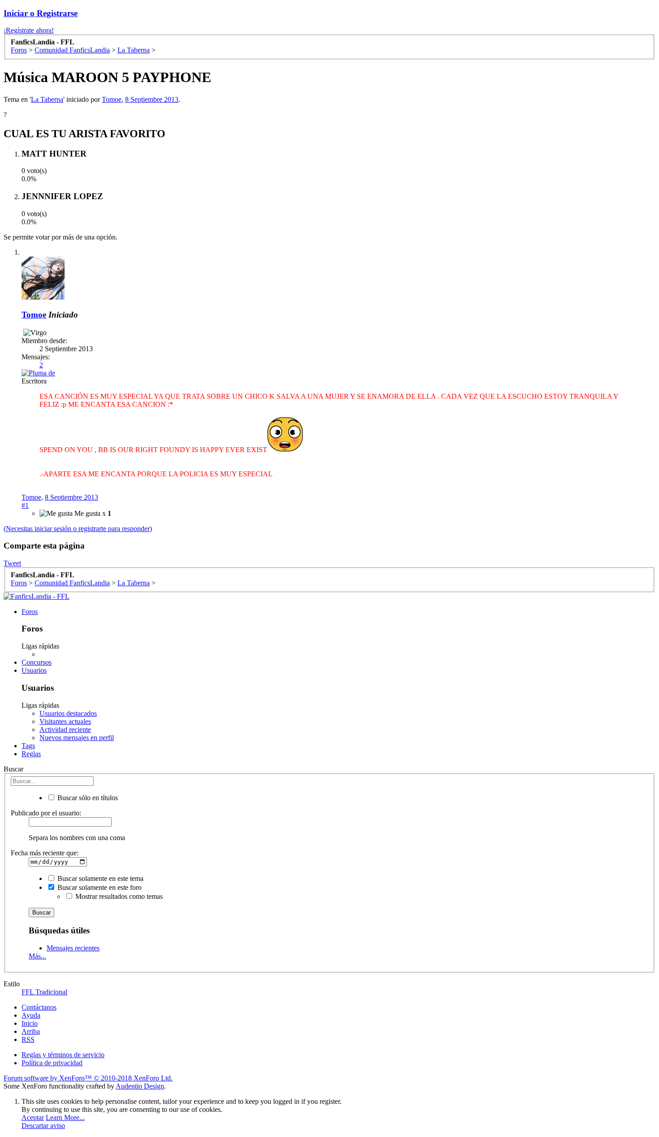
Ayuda (31, 1015)
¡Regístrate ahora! (29, 30)
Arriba (31, 1031)
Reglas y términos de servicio (63, 1055)
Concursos (37, 662)
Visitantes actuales (65, 721)
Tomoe (111, 99)
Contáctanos (39, 1007)
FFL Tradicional (44, 992)
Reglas (31, 754)
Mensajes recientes (73, 948)
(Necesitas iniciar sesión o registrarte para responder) (78, 528)
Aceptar (33, 1117)
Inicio (30, 1023)
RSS (28, 1039)
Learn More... (65, 1117)
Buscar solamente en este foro (99, 887)
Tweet (12, 563)
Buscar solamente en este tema (99, 878)
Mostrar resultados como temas (118, 896)
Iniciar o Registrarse (41, 13)
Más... (37, 956)
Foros (30, 611)
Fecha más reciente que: (44, 853)
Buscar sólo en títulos (87, 798)
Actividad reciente (65, 729)
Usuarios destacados (68, 713)
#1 (25, 505)
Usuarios (34, 670)
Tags (28, 745)
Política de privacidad (52, 1063)
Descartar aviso (43, 1125)
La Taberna (47, 99)
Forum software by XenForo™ (88, 1078)
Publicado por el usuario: (46, 813)
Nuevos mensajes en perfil (76, 737)
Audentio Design (140, 1086)
